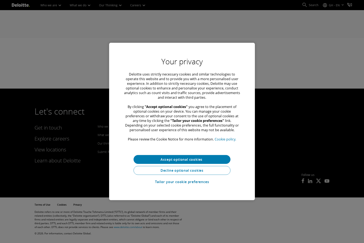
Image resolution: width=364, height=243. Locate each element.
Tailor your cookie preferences (182, 182)
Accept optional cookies (182, 159)
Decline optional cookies (182, 170)
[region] (182, 121)
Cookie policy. (225, 139)
